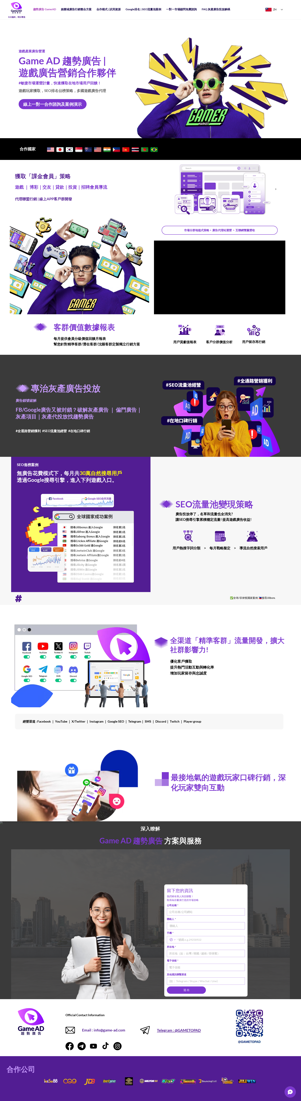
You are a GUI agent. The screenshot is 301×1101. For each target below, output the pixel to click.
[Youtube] (93, 1046)
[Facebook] (69, 1046)
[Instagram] (117, 1046)
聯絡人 (171, 918)
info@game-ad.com (109, 1030)
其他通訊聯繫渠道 (176, 974)
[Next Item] (275, 189)
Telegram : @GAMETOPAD (179, 1030)
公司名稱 (172, 905)
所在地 (171, 946)
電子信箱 (172, 960)
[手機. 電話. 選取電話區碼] (172, 940)
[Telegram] (82, 1046)
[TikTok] (105, 1046)
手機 (170, 932)
